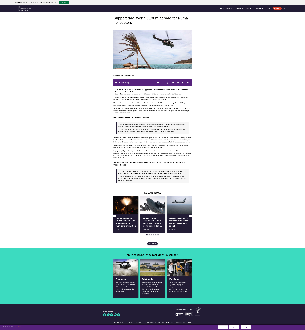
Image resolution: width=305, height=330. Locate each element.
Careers (124, 322)
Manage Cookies (223, 327)
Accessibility (139, 322)
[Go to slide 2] (149, 234)
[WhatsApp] (178, 83)
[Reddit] (168, 83)
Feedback (64, 2)
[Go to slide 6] (158, 234)
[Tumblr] (182, 83)
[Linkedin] (111, 314)
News (268, 8)
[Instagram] (118, 314)
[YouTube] (115, 314)
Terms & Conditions (149, 322)
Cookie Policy (169, 322)
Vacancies (130, 322)
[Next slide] (190, 216)
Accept (245, 327)
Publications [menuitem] (259, 8)
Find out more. (17, 326)
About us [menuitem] (229, 8)
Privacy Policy (160, 322)
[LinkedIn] (173, 83)
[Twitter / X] (108, 314)
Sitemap (189, 322)
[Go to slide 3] (151, 234)
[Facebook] (158, 83)
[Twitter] (163, 83)
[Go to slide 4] (153, 234)
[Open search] (284, 8)
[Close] (302, 327)
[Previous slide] (114, 216)
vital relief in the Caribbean (140, 97)
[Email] (187, 83)
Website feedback (180, 322)
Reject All (234, 327)
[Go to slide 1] (147, 234)
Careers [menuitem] (248, 8)
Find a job (277, 8)
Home (222, 8)
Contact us (116, 322)
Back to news (152, 243)
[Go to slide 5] (155, 234)
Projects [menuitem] (238, 8)
